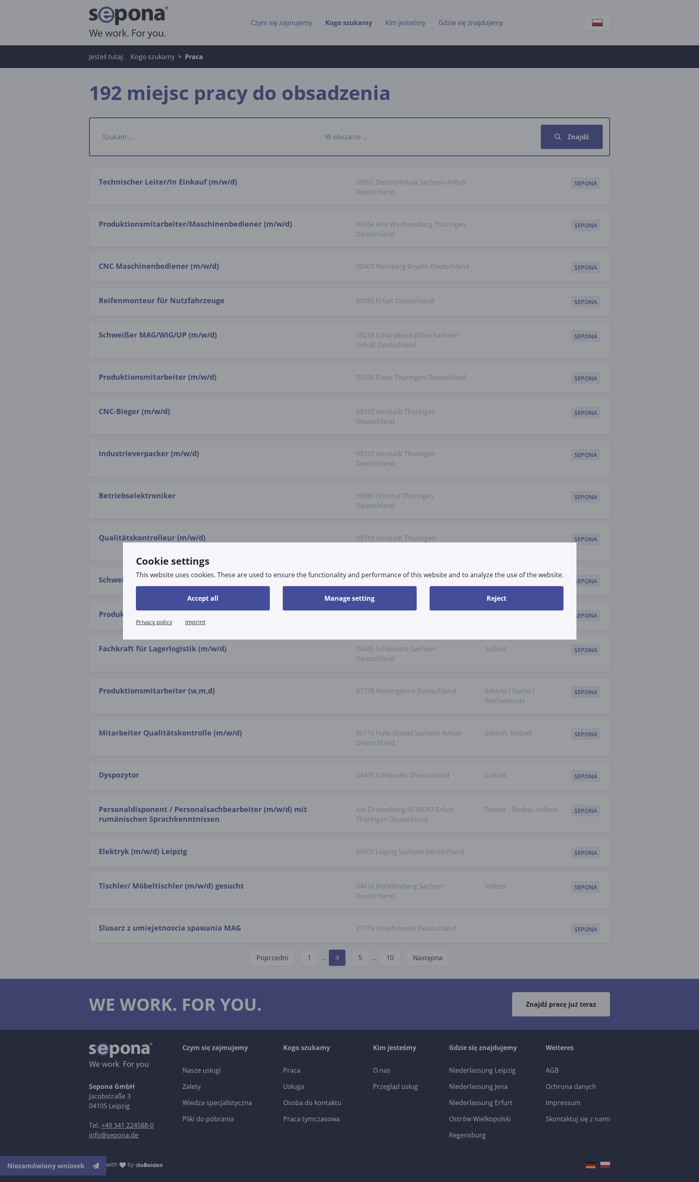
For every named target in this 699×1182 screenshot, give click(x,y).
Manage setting (349, 598)
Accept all (202, 598)
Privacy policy (154, 622)
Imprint (195, 622)
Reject (496, 598)
